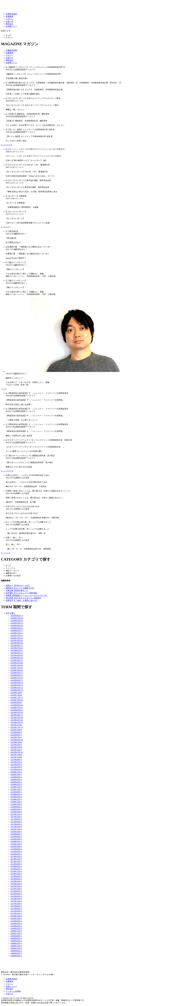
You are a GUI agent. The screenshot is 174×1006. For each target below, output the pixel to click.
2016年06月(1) (16, 837)
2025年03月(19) (16, 658)
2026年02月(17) (16, 631)
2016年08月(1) (16, 834)
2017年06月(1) (16, 822)
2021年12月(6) (16, 755)
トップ (8, 35)
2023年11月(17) (16, 698)
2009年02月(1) (16, 943)
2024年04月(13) (16, 685)
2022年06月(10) (16, 740)
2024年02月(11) (16, 690)
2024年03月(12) (16, 688)
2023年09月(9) (16, 703)
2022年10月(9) (16, 730)
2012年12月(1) (16, 886)
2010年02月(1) (16, 928)
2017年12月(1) (16, 814)
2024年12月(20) (16, 665)
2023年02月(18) (16, 720)
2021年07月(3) (16, 762)
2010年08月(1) (16, 921)
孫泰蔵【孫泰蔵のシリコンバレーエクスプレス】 (26, 595)
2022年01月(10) (16, 752)
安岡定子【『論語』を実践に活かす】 (22, 600)
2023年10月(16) (16, 700)
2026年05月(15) (16, 623)
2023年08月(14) (16, 705)
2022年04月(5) (16, 745)
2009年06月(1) (16, 938)
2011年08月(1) (16, 906)
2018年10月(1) (16, 804)
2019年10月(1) (16, 789)
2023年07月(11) (16, 708)
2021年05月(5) (16, 765)
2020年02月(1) (16, 784)
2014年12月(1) (16, 859)
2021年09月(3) (16, 760)
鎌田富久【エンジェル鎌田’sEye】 (20, 588)
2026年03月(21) (16, 628)
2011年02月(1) (16, 914)
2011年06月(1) (16, 909)
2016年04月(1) (16, 839)
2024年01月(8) (16, 693)
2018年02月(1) (16, 812)
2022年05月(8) (16, 742)
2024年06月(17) (16, 680)
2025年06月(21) (16, 650)
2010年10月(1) (16, 919)
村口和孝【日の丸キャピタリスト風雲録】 (24, 598)
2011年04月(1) (16, 911)
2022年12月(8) (16, 725)
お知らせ (9, 21)
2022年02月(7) (16, 750)
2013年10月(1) (16, 874)
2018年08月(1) (16, 807)
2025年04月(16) (16, 655)
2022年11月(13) (16, 727)
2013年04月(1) (16, 881)
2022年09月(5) (16, 732)
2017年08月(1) (16, 819)
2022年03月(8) (16, 747)
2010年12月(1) (16, 916)
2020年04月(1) (16, 782)
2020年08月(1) (16, 777)
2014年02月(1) (16, 869)
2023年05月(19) (16, 712)
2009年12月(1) (16, 931)
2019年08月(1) (16, 792)
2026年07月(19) (16, 618)
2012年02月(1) (16, 899)
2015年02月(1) (16, 856)
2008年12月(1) (16, 946)
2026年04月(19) (16, 626)
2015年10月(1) (16, 847)
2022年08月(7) (16, 735)
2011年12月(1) (16, 901)
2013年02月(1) (16, 884)
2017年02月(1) (16, 827)
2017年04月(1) (16, 824)
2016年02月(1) (16, 842)
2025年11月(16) (16, 638)
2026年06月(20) (16, 621)
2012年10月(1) (16, 889)
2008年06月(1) (16, 953)
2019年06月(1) (16, 794)
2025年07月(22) (16, 648)
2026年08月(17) (16, 616)
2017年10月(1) (16, 817)
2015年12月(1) (16, 844)
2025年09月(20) (16, 643)
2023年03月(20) (16, 717)
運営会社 (9, 24)
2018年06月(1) (16, 809)
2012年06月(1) (16, 894)
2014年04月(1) (16, 866)
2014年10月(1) (16, 861)
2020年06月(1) (16, 780)
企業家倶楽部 (11, 14)
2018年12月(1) (16, 802)
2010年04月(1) (16, 926)
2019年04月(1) (16, 797)
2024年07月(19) (16, 678)
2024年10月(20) (16, 670)
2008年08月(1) (16, 951)
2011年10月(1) (16, 904)
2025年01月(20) (16, 663)
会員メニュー (11, 986)
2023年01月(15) (16, 722)
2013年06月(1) (16, 879)
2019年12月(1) (16, 787)
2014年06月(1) (16, 864)
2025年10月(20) (16, 640)
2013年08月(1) (16, 876)
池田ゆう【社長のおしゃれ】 (18, 586)
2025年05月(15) (16, 653)
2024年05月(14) (16, 683)
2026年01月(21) (16, 633)
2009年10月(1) (16, 933)
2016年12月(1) (16, 829)
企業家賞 (9, 16)
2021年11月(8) (16, 757)
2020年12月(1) (16, 772)
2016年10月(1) (16, 832)
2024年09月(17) (16, 673)
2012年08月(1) (16, 891)
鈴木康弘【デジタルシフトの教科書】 (22, 593)
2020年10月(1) (16, 775)
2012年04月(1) (16, 896)
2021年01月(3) (16, 770)
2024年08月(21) (16, 675)
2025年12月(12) (16, 636)
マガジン (9, 19)
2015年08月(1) (16, 849)
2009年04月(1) (16, 941)
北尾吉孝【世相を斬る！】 (17, 590)
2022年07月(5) (16, 737)
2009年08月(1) (16, 936)
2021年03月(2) (16, 767)
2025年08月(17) (16, 645)
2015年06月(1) (16, 852)
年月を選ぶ (10, 613)
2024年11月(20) (16, 668)
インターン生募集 (13, 991)
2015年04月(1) (16, 854)
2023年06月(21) (16, 710)
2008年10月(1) (16, 948)
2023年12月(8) (16, 695)
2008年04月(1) (16, 956)
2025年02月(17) (16, 660)
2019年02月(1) (16, 799)
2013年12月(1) (16, 871)
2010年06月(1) (16, 924)
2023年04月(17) (16, 715)
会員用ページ (11, 26)
